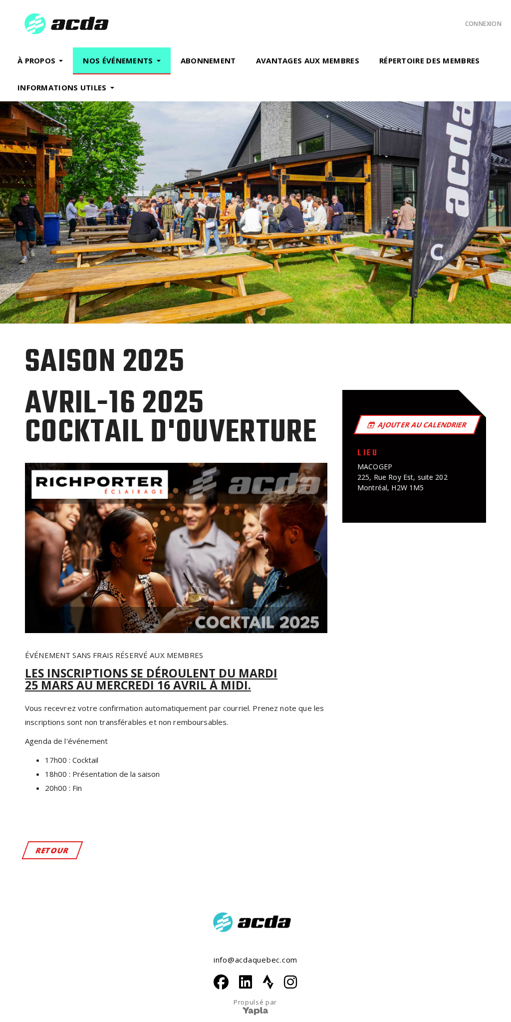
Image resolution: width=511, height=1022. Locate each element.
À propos (36, 60)
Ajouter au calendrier (423, 424)
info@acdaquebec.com (255, 960)
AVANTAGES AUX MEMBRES (307, 60)
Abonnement (208, 60)
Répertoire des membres (429, 60)
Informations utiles (62, 87)
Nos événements (118, 60)
